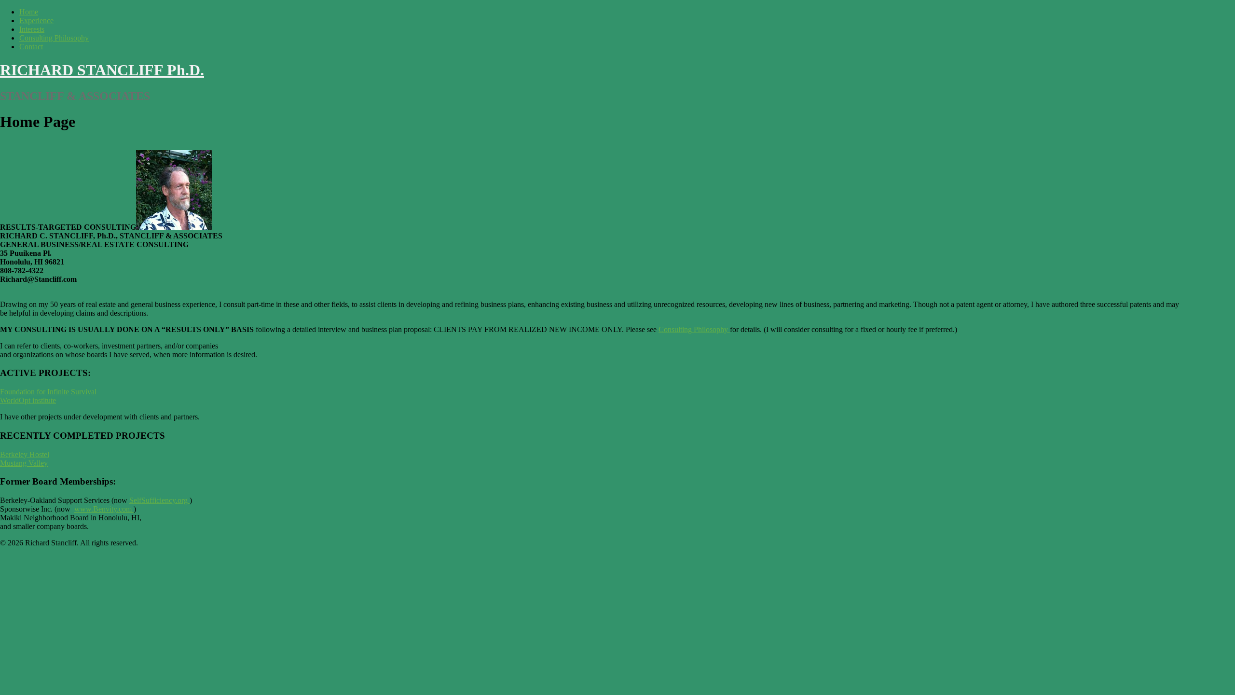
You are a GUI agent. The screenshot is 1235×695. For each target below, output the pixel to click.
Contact (31, 46)
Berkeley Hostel (24, 454)
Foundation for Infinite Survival (48, 392)
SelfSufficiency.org (159, 500)
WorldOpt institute (28, 400)
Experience (36, 20)
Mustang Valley (24, 463)
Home (28, 12)
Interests (31, 29)
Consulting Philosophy (54, 38)
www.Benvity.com (103, 509)
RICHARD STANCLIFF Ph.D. (102, 70)
